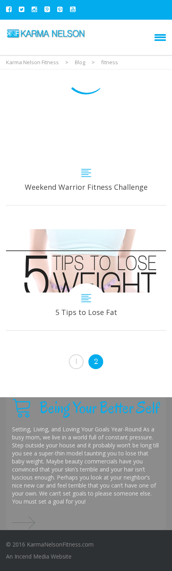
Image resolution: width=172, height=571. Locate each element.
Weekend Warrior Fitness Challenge (86, 157)
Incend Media (31, 556)
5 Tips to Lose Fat (86, 279)
